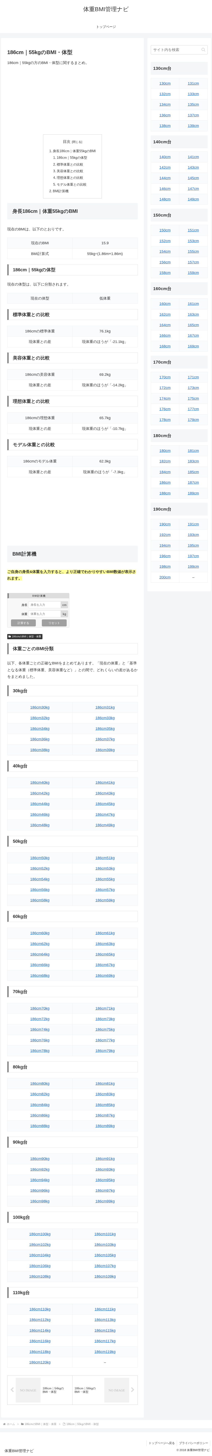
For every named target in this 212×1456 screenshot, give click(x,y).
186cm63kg (105, 944)
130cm (165, 83)
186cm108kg (40, 1276)
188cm (165, 493)
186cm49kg (105, 825)
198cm (165, 566)
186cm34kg (39, 729)
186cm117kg (105, 1341)
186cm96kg (39, 1190)
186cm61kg (105, 933)
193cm (193, 535)
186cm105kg (105, 1255)
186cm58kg (39, 900)
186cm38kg (39, 750)
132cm (165, 94)
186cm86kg (39, 1115)
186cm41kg (105, 782)
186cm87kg (105, 1115)
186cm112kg (40, 1320)
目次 (66, 142)
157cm (193, 262)
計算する (23, 623)
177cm (193, 409)
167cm (193, 335)
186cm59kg (105, 900)
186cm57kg (105, 890)
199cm (193, 566)
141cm (193, 157)
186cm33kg (105, 718)
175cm (193, 398)
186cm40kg (39, 782)
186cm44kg (39, 804)
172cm (165, 388)
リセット (54, 623)
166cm (165, 335)
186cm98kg (39, 1201)
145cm (193, 178)
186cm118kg (40, 1352)
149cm (193, 199)
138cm (165, 126)
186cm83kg (105, 1094)
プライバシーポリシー (193, 1443)
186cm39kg (105, 750)
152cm (165, 241)
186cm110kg (40, 1309)
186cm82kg (39, 1094)
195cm (193, 545)
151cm (193, 230)
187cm (193, 482)
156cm (165, 262)
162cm (165, 314)
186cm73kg (105, 1019)
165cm (193, 325)
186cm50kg (39, 858)
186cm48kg (39, 825)
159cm (193, 273)
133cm (193, 94)
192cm (165, 535)
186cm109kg (105, 1276)
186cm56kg (39, 890)
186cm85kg (105, 1105)
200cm (165, 577)
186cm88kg (39, 1126)
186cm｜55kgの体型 (72, 157)
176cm (165, 409)
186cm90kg (39, 1159)
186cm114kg (40, 1330)
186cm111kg (105, 1309)
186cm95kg (105, 1180)
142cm (165, 167)
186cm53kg (105, 868)
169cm (193, 346)
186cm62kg (39, 944)
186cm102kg (40, 1245)
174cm (165, 398)
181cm (193, 451)
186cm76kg (39, 1040)
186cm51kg (105, 858)
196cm (165, 556)
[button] (203, 49)
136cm (165, 115)
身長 (24, 605)
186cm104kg (40, 1255)
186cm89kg (105, 1126)
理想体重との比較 (70, 177)
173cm (193, 388)
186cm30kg (39, 707)
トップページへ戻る (162, 1443)
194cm (165, 545)
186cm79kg (105, 1051)
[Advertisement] (72, 100)
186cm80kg (39, 1083)
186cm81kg (105, 1083)
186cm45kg (105, 804)
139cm (193, 126)
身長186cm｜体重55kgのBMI (74, 151)
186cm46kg (39, 814)
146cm (165, 189)
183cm (193, 461)
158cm (165, 273)
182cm (165, 461)
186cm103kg (105, 1245)
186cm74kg (39, 1029)
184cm (165, 472)
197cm (193, 556)
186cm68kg (39, 975)
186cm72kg (39, 1019)
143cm (193, 167)
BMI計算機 (61, 191)
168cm (165, 346)
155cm (193, 251)
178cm (165, 420)
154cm (165, 251)
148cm (165, 199)
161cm (193, 304)
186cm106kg (40, 1266)
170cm (165, 377)
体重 (24, 614)
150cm (165, 230)
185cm (193, 472)
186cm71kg (105, 1008)
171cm (193, 377)
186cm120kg (40, 1362)
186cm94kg (39, 1180)
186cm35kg (105, 729)
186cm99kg (105, 1201)
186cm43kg (105, 793)
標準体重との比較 (70, 164)
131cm (193, 83)
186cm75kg (105, 1029)
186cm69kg (105, 975)
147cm (193, 189)
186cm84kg (39, 1105)
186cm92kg (39, 1169)
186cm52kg (39, 868)
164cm (165, 325)
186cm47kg (105, 814)
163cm (193, 314)
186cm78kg (39, 1051)
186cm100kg (40, 1234)
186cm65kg (105, 954)
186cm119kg (105, 1352)
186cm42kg (39, 793)
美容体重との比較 (70, 171)
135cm (193, 104)
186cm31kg (105, 707)
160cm (165, 304)
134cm (165, 104)
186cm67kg (105, 965)
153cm (193, 241)
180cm (165, 451)
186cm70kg (39, 1008)
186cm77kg (105, 1040)
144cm (165, 178)
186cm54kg (39, 879)
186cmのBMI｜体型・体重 (26, 636)
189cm (193, 493)
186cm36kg (39, 739)
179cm (193, 420)
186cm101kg (105, 1234)
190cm (165, 524)
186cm (165, 482)
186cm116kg (40, 1341)
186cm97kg (105, 1190)
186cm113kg (105, 1320)
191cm (193, 524)
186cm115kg (105, 1330)
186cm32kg (39, 718)
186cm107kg (105, 1266)
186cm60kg (39, 933)
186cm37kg (105, 739)
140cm (165, 157)
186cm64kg (39, 954)
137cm (193, 115)
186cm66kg (39, 965)
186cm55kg (105, 879)
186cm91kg (105, 1159)
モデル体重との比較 (72, 184)
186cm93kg (105, 1169)
